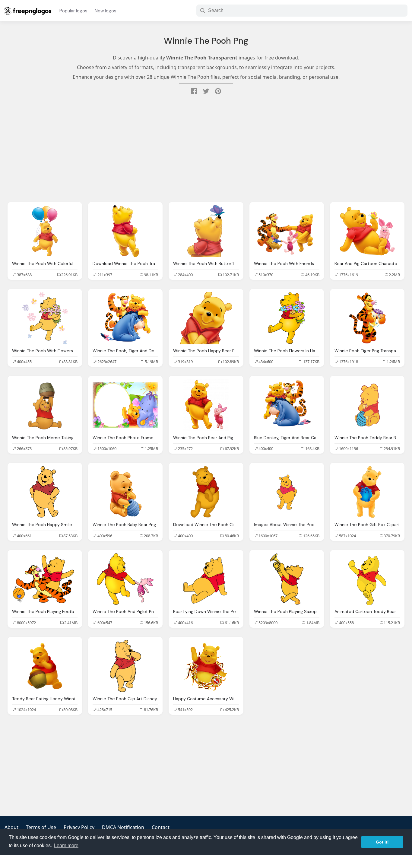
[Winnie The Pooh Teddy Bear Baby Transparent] (367, 405)
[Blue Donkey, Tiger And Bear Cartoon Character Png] (286, 405)
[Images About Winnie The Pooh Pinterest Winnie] (286, 492)
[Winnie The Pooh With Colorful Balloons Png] (45, 231)
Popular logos (73, 11)
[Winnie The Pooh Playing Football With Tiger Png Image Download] (45, 579)
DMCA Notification (123, 827)
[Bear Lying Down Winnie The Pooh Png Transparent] (206, 579)
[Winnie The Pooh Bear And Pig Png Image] (206, 405)
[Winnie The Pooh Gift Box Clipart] (367, 492)
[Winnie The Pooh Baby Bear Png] (125, 492)
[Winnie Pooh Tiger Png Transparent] (367, 318)
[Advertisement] (206, 149)
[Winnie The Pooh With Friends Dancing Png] (286, 231)
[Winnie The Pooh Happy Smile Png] (45, 492)
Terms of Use (41, 827)
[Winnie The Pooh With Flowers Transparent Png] (45, 318)
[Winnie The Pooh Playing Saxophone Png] (286, 579)
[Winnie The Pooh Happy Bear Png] (206, 318)
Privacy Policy (79, 827)
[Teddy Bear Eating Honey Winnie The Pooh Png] (45, 666)
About (11, 827)
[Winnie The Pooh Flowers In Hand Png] (286, 318)
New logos (105, 11)
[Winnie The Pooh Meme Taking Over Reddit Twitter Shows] (45, 405)
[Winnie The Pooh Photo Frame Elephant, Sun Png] (125, 405)
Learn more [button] (66, 845)
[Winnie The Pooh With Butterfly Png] (206, 231)
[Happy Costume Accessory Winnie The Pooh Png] (206, 666)
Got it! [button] (382, 842)
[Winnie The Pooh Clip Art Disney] (125, 666)
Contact (161, 827)
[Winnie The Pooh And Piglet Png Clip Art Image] (125, 579)
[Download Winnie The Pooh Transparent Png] (125, 231)
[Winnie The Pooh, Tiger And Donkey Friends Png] (125, 318)
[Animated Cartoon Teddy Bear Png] (367, 579)
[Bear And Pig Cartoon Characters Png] (367, 231)
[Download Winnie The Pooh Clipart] (206, 492)
